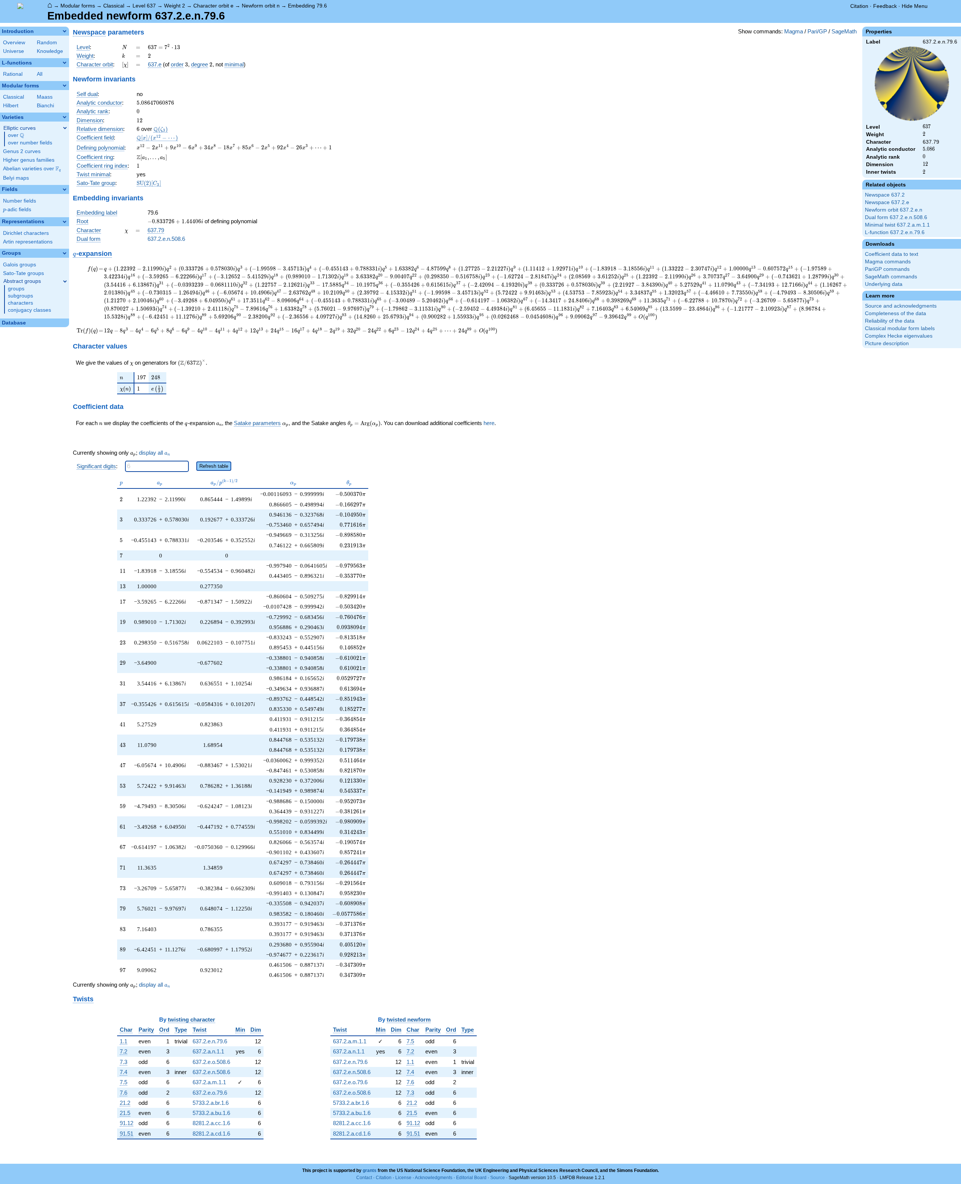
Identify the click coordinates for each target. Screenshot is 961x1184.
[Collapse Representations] (65, 222)
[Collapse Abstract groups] (65, 281)
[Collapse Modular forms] (65, 86)
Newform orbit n (261, 6)
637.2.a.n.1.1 (208, 1051)
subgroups (20, 296)
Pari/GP (817, 31)
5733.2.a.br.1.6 (211, 1103)
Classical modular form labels (900, 328)
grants (370, 1170)
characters (20, 303)
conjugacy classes (29, 310)
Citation (859, 6)
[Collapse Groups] (65, 253)
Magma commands (888, 261)
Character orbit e (213, 6)
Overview (14, 42)
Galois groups (19, 264)
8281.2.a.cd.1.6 (211, 1133)
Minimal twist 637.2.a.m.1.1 (897, 225)
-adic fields (17, 209)
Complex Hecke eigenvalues (898, 336)
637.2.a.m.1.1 (209, 1082)
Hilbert (10, 105)
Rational (13, 74)
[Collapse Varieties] (65, 117)
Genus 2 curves (22, 151)
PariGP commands (887, 269)
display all (154, 452)
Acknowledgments (433, 1177)
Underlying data (883, 284)
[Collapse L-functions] (65, 63)
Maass (45, 97)
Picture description (887, 343)
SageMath (844, 31)
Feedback (885, 6)
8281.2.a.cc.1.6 (211, 1123)
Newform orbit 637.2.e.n (893, 210)
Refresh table (213, 466)
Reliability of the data (889, 321)
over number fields (30, 143)
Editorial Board (471, 1177)
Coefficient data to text (891, 254)
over (16, 135)
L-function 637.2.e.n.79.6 (895, 232)
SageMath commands (891, 276)
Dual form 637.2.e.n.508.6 (896, 217)
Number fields (19, 201)
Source (497, 1177)
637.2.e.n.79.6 (210, 1041)
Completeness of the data (895, 313)
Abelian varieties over (32, 169)
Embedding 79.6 (307, 6)
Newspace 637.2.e (887, 202)
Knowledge (50, 51)
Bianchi (45, 105)
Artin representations (28, 242)
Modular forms (77, 6)
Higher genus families (28, 160)
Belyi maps (16, 178)
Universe (13, 51)
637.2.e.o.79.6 (210, 1092)
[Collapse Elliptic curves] (65, 128)
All (39, 74)
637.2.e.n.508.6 (166, 239)
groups (16, 288)
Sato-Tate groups (23, 273)
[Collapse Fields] (65, 189)
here (489, 423)
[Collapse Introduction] (65, 31)
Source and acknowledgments (901, 306)
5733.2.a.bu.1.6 (211, 1113)
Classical (113, 6)
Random (47, 42)
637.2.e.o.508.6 (211, 1062)
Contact (364, 1177)
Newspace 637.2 (885, 195)
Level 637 (144, 6)
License (403, 1177)
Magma (793, 31)
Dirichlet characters (26, 233)
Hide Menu (915, 6)
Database (14, 323)
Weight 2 (174, 6)
